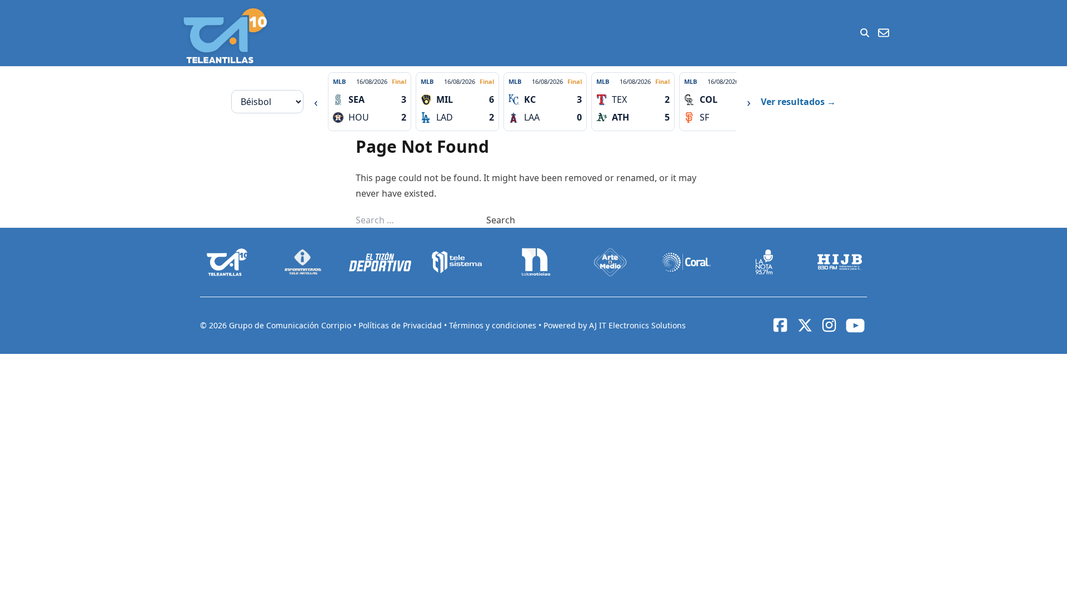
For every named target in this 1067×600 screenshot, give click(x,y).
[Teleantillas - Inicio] (225, 35)
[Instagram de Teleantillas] (829, 325)
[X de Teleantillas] (805, 326)
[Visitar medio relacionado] (227, 262)
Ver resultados (798, 102)
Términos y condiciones (494, 325)
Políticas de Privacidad (401, 325)
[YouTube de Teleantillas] (855, 326)
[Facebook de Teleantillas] (780, 325)
